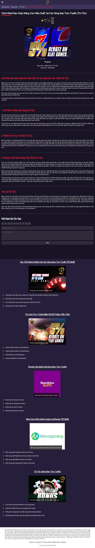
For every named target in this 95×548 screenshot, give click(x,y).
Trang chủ (14, 7)
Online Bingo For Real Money (15, 355)
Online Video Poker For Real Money (17, 347)
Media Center (56, 542)
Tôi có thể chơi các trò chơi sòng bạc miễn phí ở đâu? (23, 302)
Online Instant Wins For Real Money (17, 351)
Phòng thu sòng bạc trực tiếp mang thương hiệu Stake (23, 512)
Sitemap (63, 542)
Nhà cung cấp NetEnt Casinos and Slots (19, 459)
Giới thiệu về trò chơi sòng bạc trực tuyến (19, 299)
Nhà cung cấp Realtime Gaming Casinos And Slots (22, 456)
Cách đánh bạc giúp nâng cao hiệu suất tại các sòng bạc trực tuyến (49, 7)
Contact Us (39, 542)
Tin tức (21, 7)
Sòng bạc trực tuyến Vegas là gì (16, 306)
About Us (31, 542)
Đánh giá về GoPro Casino (14, 407)
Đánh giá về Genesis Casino (15, 400)
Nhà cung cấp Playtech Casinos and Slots (19, 452)
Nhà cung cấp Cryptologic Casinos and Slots (20, 463)
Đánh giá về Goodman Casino (15, 403)
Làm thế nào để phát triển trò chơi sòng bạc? (20, 505)
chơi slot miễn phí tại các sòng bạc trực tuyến (20, 508)
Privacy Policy (47, 542)
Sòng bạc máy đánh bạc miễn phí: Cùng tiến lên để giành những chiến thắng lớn (32, 295)
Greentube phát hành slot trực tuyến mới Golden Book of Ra (25, 515)
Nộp (47, 243)
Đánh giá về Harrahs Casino (15, 411)
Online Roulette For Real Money (16, 358)
